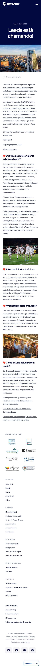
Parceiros (8, 571)
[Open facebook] (8, 650)
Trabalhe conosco (11, 568)
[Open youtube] (32, 650)
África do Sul (9, 496)
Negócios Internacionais (13, 516)
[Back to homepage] (11, 4)
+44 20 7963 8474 (11, 595)
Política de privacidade (25, 639)
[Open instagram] (24, 650)
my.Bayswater (10, 548)
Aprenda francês (10, 528)
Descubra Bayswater (12, 544)
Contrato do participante (20, 642)
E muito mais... (10, 532)
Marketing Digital (11, 512)
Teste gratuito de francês (13, 556)
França (7, 492)
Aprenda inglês (10, 524)
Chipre (7, 500)
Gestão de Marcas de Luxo (14, 520)
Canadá (7, 488)
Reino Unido (9, 484)
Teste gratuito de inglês (13, 552)
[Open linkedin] (16, 650)
